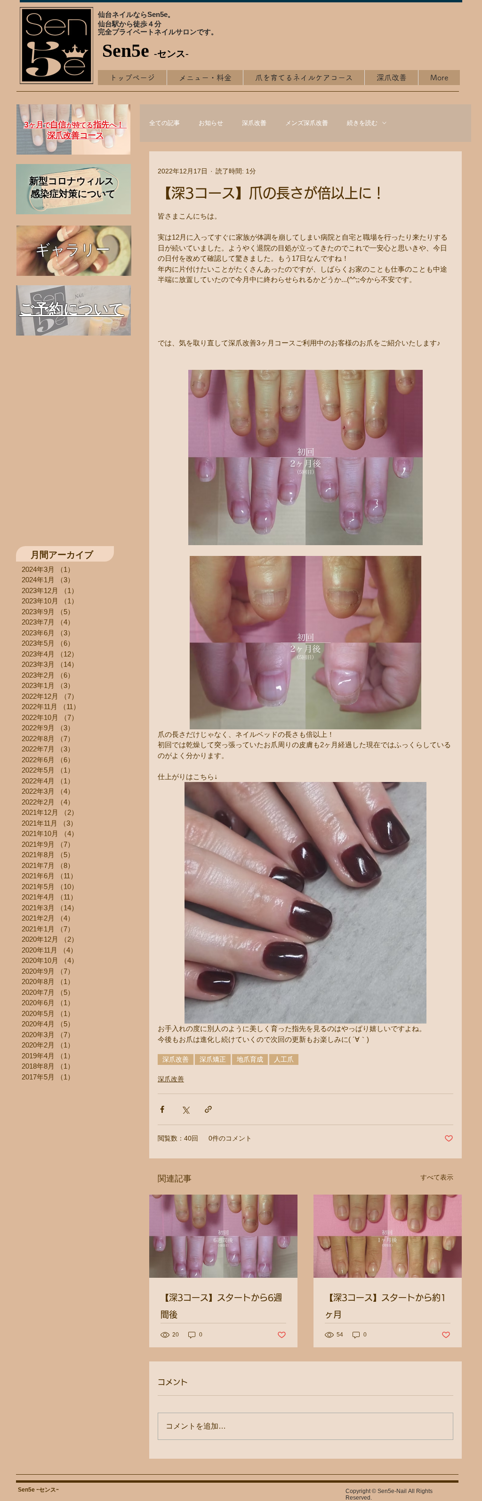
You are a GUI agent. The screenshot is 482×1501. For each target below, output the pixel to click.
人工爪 (284, 1059)
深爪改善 (254, 122)
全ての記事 (164, 122)
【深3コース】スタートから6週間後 (221, 1306)
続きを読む (362, 122)
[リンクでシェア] (208, 1109)
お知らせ (211, 122)
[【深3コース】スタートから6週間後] (223, 1236)
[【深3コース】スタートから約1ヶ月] (387, 1236)
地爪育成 (250, 1059)
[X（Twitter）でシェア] (185, 1109)
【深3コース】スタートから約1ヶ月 (385, 1306)
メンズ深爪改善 (306, 122)
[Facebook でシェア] (162, 1109)
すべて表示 (436, 1177)
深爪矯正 (213, 1059)
